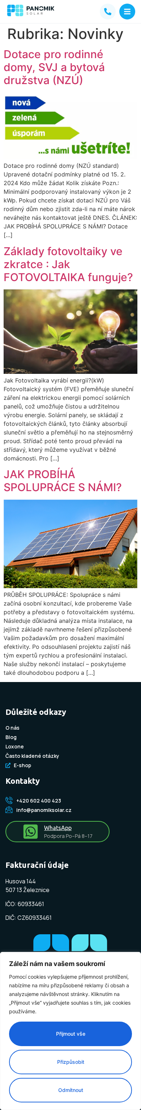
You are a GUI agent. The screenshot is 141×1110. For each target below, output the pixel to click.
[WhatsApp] (30, 831)
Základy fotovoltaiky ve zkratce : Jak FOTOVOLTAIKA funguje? (68, 264)
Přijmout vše (70, 1034)
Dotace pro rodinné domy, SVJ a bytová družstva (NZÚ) (54, 67)
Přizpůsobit (70, 1062)
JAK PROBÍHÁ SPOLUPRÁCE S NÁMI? (63, 481)
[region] (70, 1031)
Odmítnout (70, 1090)
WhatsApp (58, 828)
